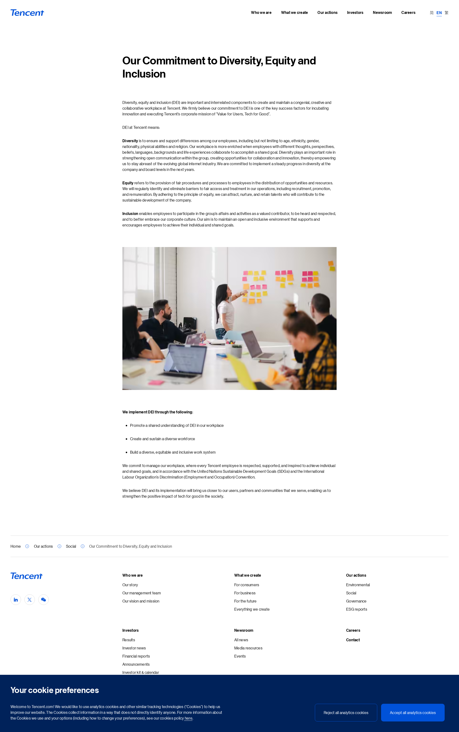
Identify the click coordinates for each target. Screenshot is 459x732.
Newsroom (243, 630)
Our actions (43, 546)
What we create (247, 575)
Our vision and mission (140, 600)
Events (240, 656)
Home (16, 546)
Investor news (134, 647)
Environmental (358, 584)
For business (245, 592)
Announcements (136, 664)
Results (128, 639)
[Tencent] (28, 13)
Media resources (248, 647)
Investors (130, 630)
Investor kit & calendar (140, 672)
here (188, 718)
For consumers (246, 584)
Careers (353, 630)
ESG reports (356, 609)
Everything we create (252, 609)
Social (71, 546)
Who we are (132, 575)
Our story (130, 584)
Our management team (141, 592)
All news (241, 639)
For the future (245, 600)
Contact (353, 639)
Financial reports (136, 656)
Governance (356, 600)
